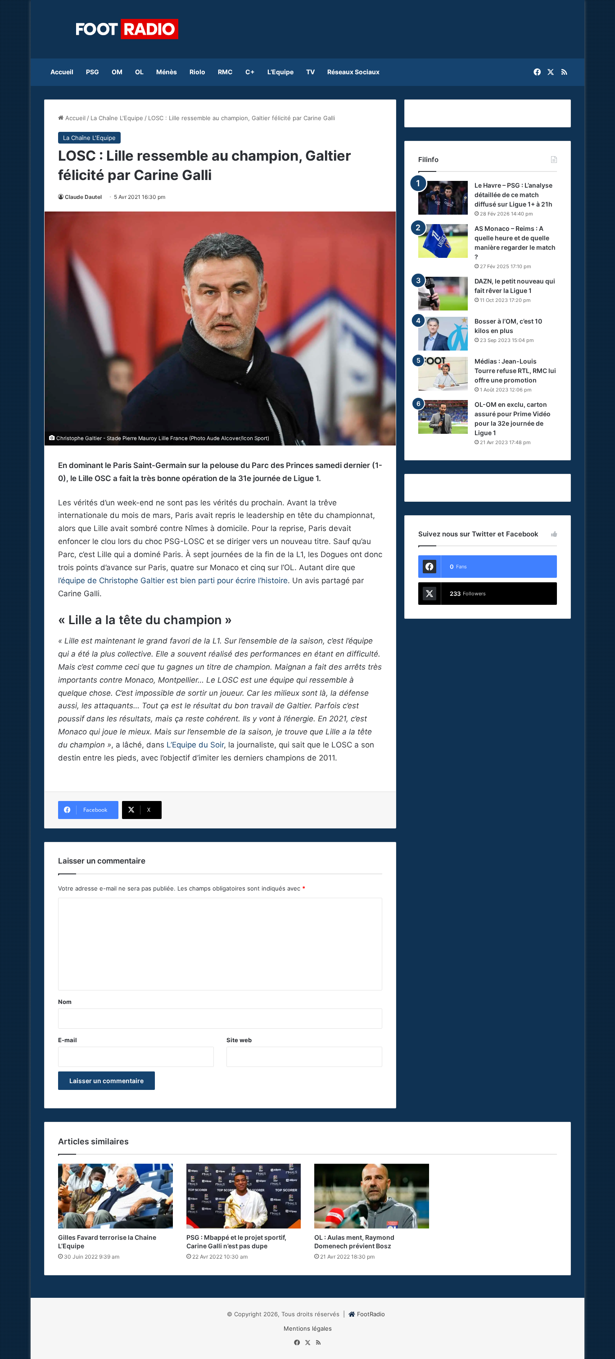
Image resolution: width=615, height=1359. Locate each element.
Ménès (166, 72)
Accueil (61, 72)
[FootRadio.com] (127, 29)
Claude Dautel (83, 197)
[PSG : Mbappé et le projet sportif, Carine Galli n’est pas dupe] (243, 1196)
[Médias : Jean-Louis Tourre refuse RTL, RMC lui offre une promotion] (443, 374)
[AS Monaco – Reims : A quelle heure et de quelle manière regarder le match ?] (443, 241)
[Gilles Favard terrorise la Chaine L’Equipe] (115, 1196)
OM (117, 72)
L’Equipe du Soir (195, 744)
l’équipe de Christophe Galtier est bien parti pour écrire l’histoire (173, 580)
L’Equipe (280, 72)
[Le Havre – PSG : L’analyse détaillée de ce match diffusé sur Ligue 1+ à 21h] (443, 198)
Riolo (197, 72)
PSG (92, 72)
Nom (65, 1001)
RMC (225, 72)
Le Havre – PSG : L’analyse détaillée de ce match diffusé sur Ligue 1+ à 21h (513, 194)
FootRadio (371, 1314)
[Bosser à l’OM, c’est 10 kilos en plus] (443, 334)
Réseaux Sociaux (353, 72)
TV (310, 72)
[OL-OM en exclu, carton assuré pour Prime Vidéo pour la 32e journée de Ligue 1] (443, 417)
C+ (250, 72)
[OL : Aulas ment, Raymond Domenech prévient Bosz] (371, 1196)
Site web (239, 1040)
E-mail (67, 1040)
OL (139, 72)
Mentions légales (308, 1328)
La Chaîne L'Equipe (116, 118)
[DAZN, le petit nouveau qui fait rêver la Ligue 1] (443, 293)
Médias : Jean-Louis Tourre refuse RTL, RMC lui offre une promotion (515, 370)
